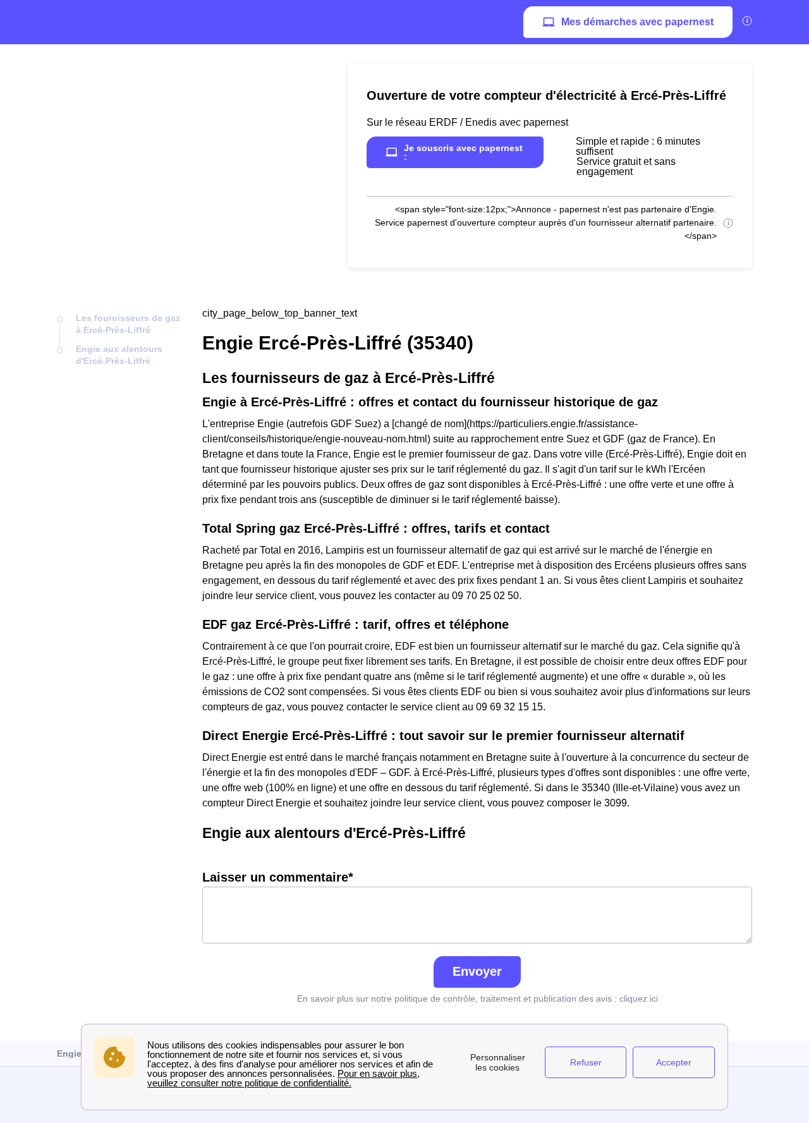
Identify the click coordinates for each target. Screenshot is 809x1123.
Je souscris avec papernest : (463, 152)
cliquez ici (638, 998)
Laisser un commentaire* (277, 877)
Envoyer (477, 971)
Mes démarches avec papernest (637, 21)
